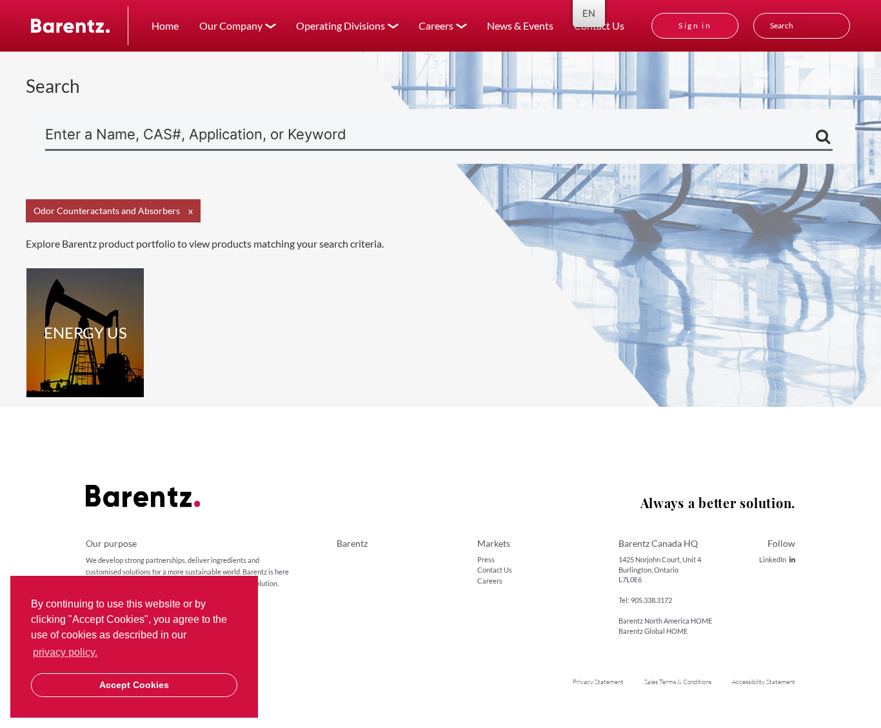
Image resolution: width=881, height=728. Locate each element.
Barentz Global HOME (653, 631)
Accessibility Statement (763, 682)
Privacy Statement (598, 682)
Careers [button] (436, 25)
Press (486, 559)
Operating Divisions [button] (340, 25)
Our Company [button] (230, 25)
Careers (489, 580)
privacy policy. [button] (65, 652)
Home (165, 25)
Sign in (694, 25)
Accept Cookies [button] (134, 685)
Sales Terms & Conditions (677, 682)
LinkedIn (772, 559)
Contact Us (494, 570)
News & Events (520, 25)
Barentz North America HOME (665, 620)
